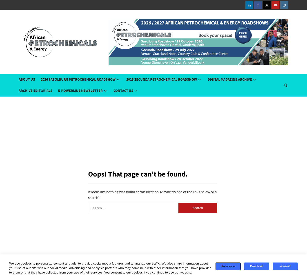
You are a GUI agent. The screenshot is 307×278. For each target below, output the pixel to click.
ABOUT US (27, 79)
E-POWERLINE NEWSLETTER (80, 90)
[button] (285, 85)
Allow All (285, 266)
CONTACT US (123, 90)
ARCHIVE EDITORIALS (35, 90)
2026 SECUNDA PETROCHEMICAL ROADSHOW (161, 79)
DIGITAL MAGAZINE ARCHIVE (230, 79)
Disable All (256, 266)
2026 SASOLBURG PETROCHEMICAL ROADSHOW (78, 79)
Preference (228, 266)
